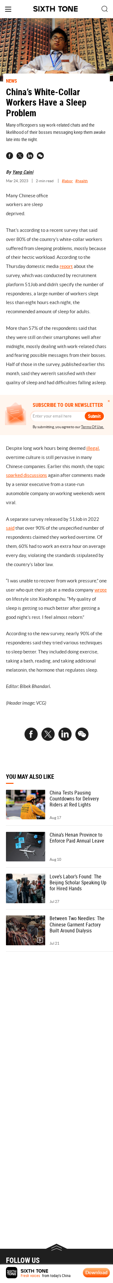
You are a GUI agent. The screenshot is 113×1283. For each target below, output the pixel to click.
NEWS (11, 81)
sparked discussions (26, 475)
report (66, 266)
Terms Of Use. (92, 427)
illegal (92, 448)
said (10, 528)
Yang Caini (22, 172)
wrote (100, 589)
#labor (67, 181)
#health (81, 181)
